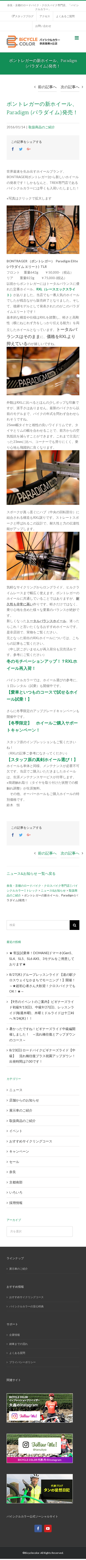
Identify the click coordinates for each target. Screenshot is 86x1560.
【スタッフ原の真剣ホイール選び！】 (42, 759)
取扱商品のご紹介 (41, 127)
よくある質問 (17, 1353)
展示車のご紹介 (20, 1110)
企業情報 (14, 1334)
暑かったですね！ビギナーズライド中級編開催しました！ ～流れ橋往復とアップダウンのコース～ (42, 1034)
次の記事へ (70, 86)
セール (14, 1162)
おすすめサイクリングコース (30, 1141)
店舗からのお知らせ (24, 1100)
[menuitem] (22, 16)
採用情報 (15, 1203)
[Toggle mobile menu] (77, 37)
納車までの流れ (18, 1343)
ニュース (15, 1090)
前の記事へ (47, 86)
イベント (15, 1131)
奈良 (12, 1172)
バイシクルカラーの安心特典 (26, 1306)
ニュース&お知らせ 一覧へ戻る (31, 873)
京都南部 (15, 1182)
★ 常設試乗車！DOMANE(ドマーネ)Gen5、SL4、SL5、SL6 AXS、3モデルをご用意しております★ (42, 958)
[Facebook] (38, 1528)
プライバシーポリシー (22, 1362)
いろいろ (15, 1192)
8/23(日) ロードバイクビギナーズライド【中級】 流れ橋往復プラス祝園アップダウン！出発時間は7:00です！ (42, 1055)
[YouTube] (48, 1528)
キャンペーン (19, 1151)
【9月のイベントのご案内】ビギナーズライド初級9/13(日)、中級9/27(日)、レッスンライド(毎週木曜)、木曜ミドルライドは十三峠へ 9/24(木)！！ (41, 1010)
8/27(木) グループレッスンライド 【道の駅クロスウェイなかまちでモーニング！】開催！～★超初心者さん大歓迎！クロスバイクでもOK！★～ (42, 982)
